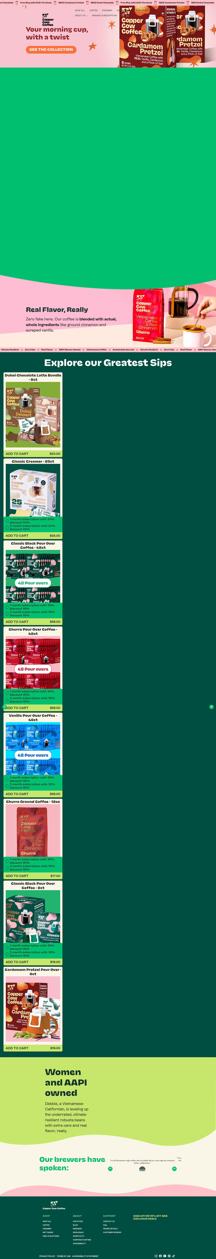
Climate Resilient (10, 350)
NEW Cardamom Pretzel (71, 3)
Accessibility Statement (85, 1256)
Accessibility (79, 1243)
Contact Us (109, 1221)
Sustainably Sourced (123, 350)
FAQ (105, 1225)
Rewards (77, 1229)
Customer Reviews (112, 1232)
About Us (80, 15)
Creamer (107, 10)
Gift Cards (48, 1232)
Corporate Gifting (82, 1240)
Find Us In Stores (145, 10)
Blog (75, 1225)
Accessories (124, 10)
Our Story (78, 1221)
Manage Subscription (104, 15)
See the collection (51, 49)
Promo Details (110, 1229)
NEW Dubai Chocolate (102, 3)
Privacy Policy (47, 1256)
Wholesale (78, 1232)
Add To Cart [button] (17, 454)
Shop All (80, 10)
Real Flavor (47, 350)
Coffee (94, 10)
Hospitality (78, 1236)
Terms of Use (64, 1256)
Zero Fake (30, 350)
